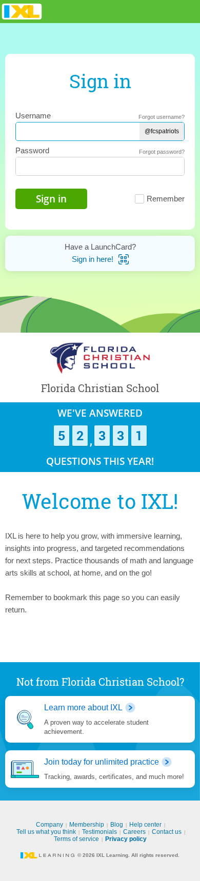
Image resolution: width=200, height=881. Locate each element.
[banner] (22, 11)
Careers (134, 831)
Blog (116, 824)
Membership (86, 824)
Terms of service (76, 839)
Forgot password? (162, 152)
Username (33, 115)
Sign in (51, 199)
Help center (145, 824)
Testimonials (99, 831)
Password (32, 150)
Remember (166, 198)
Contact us (167, 831)
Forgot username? (161, 117)
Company (49, 824)
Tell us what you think (46, 831)
